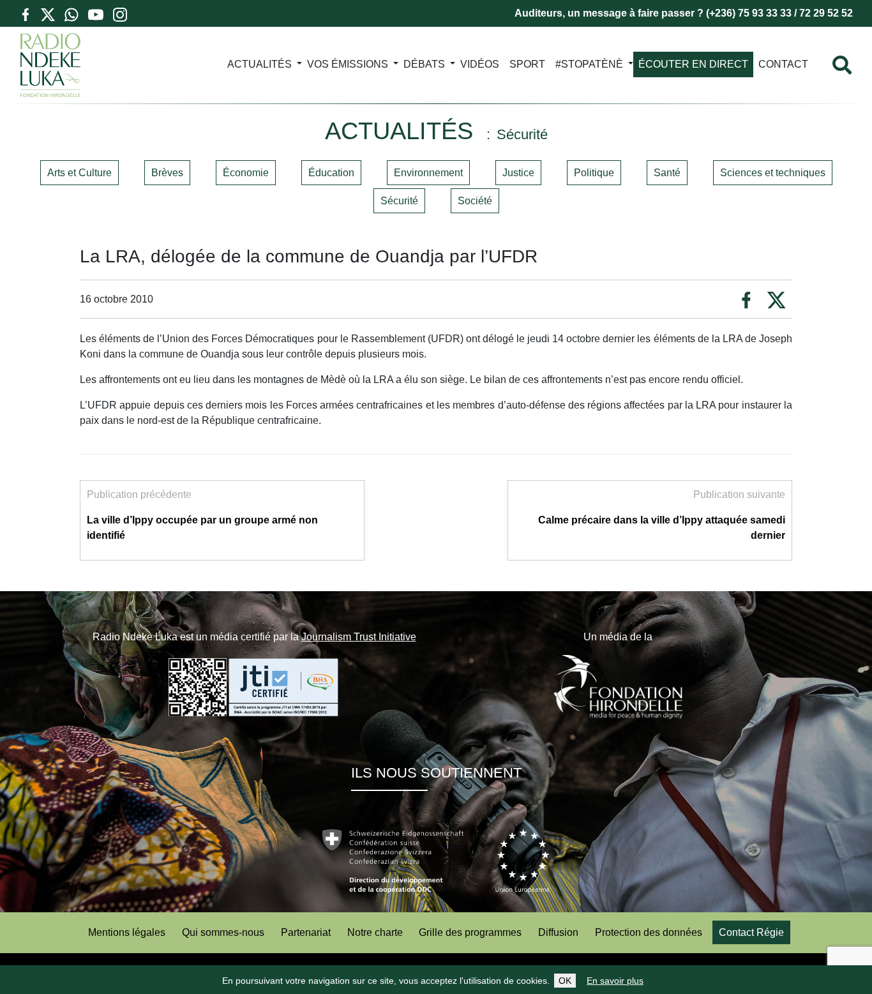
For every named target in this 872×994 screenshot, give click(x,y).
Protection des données (648, 932)
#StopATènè (589, 64)
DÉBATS (424, 64)
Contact (783, 64)
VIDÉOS (479, 64)
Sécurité (399, 200)
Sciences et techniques (772, 172)
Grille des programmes (470, 932)
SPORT (527, 64)
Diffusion (558, 932)
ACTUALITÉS (259, 64)
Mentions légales (126, 932)
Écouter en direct (693, 64)
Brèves (167, 172)
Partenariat (306, 932)
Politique (594, 172)
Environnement (428, 172)
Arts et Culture (79, 172)
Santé (667, 172)
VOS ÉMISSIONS (347, 64)
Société (475, 200)
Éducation (331, 172)
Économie (246, 172)
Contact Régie (751, 932)
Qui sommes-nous (223, 932)
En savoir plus (615, 980)
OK (565, 980)
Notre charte (375, 932)
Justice (518, 172)
